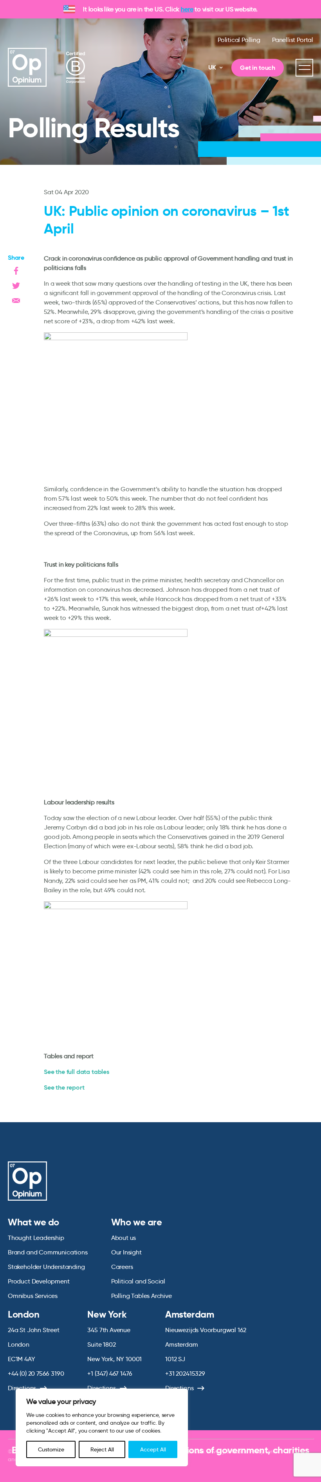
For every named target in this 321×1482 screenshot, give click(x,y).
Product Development (39, 1281)
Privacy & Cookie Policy (235, 1451)
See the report (64, 1087)
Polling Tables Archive (141, 1296)
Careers (122, 1267)
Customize (51, 1449)
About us (123, 1237)
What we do (33, 1222)
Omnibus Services (33, 1296)
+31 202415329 (185, 1373)
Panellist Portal (292, 40)
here (187, 9)
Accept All (153, 1449)
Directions (22, 1388)
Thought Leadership (36, 1237)
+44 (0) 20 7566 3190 (36, 1373)
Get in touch (257, 68)
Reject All (102, 1449)
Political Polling (239, 40)
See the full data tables (76, 1072)
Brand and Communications (48, 1252)
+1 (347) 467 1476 (109, 1373)
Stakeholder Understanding (46, 1267)
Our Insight (126, 1252)
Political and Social (138, 1281)
